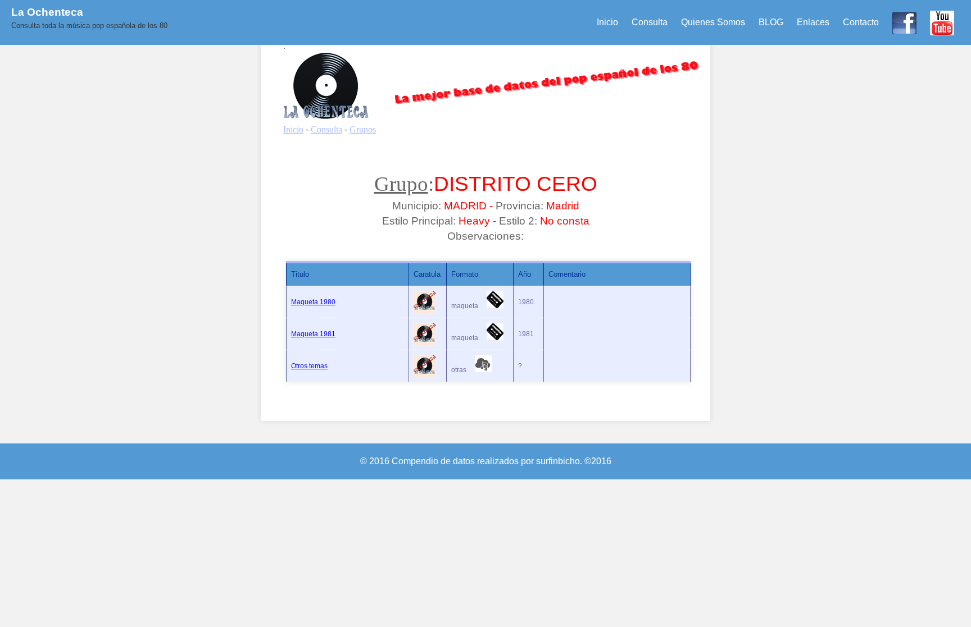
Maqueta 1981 (313, 334)
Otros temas (309, 366)
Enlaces (813, 22)
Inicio (607, 22)
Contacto (861, 22)
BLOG (771, 22)
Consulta (650, 22)
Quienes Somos (713, 22)
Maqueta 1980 (313, 302)
